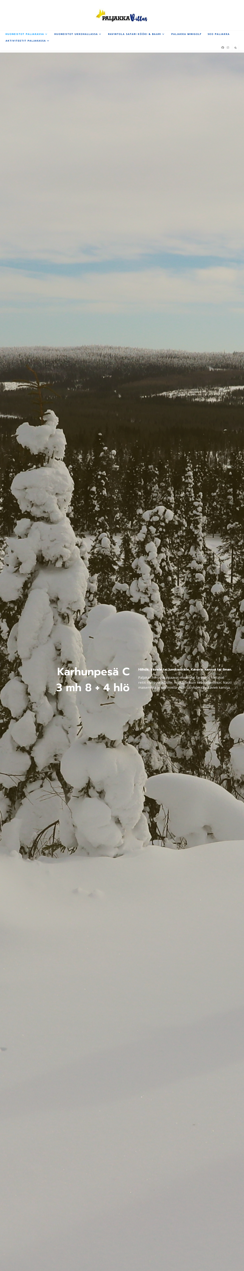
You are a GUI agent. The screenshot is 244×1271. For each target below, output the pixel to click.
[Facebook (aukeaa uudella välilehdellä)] (222, 47)
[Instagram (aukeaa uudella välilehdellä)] (227, 47)
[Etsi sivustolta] (235, 47)
